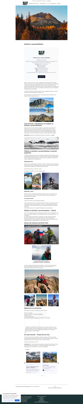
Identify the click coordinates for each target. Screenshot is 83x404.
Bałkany (27, 363)
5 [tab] (43, 375)
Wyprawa (30, 363)
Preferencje (5, 400)
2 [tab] (39, 375)
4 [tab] (42, 375)
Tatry (60, 387)
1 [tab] (37, 375)
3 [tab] (40, 375)
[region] (11, 397)
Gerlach (49, 387)
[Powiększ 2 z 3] (45, 295)
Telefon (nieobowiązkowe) (29, 316)
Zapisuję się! (41, 76)
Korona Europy (47, 363)
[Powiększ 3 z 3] (57, 295)
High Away (30, 370)
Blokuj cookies (11, 400)
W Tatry (25, 386)
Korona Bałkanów (50, 357)
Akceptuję (17, 400)
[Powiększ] (57, 270)
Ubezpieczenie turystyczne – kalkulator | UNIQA (33, 168)
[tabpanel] (33, 363)
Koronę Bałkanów (44, 346)
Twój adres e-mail (27, 315)
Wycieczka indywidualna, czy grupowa (31, 314)
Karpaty (17, 386)
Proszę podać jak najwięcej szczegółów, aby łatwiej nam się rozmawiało (37, 317)
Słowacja (58, 387)
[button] (41, 349)
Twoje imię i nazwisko (28, 312)
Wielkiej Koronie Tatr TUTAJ (33, 341)
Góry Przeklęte (33, 357)
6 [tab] (45, 375)
